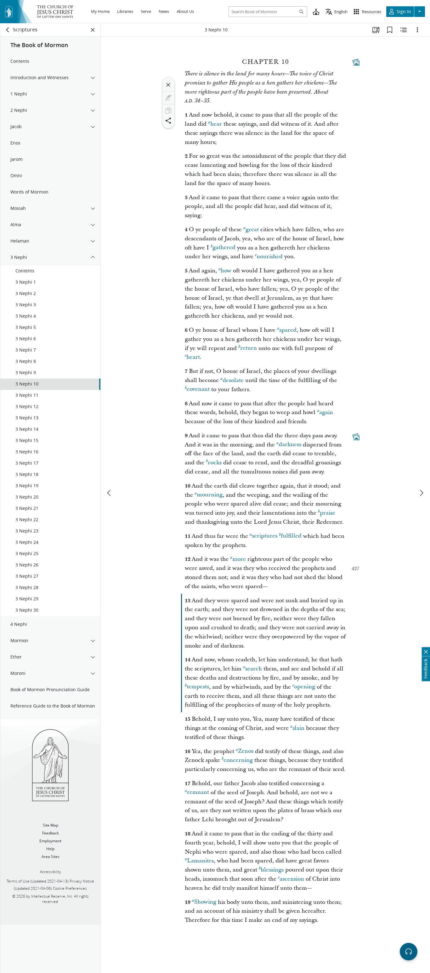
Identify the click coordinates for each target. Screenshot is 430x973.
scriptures (264, 536)
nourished (270, 256)
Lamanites (200, 861)
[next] (421, 493)
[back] (8, 30)
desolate (233, 380)
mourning (210, 495)
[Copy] (168, 111)
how (226, 271)
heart (193, 357)
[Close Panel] (93, 30)
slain (298, 728)
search (253, 669)
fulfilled (291, 536)
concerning (238, 760)
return (248, 348)
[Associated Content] (356, 62)
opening (304, 687)
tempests (198, 687)
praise (327, 513)
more (239, 559)
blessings (272, 870)
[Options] (417, 30)
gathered (223, 248)
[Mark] (168, 98)
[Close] (168, 85)
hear (216, 124)
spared (288, 330)
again (326, 412)
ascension (292, 879)
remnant (198, 792)
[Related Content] (403, 30)
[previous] (109, 493)
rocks (215, 463)
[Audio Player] (408, 951)
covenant (198, 389)
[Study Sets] (376, 30)
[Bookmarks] (389, 30)
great (252, 229)
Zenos (245, 751)
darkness (290, 445)
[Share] (168, 121)
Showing (205, 902)
